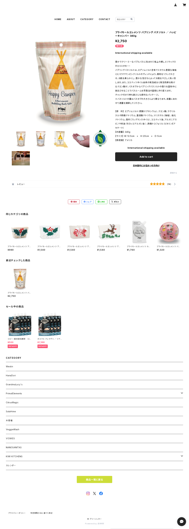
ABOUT (71, 19)
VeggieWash (12, 429)
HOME (57, 19)
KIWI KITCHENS (14, 456)
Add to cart (146, 156)
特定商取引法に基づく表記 (41, 513)
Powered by (91, 524)
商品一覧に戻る (94, 479)
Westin (9, 366)
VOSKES (10, 438)
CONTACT (104, 19)
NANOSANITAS (14, 447)
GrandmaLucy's (14, 384)
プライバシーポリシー (17, 513)
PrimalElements (14, 393)
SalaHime (11, 411)
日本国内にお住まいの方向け (146, 165)
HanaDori (11, 375)
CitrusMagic (12, 402)
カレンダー (11, 465)
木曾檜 (9, 420)
